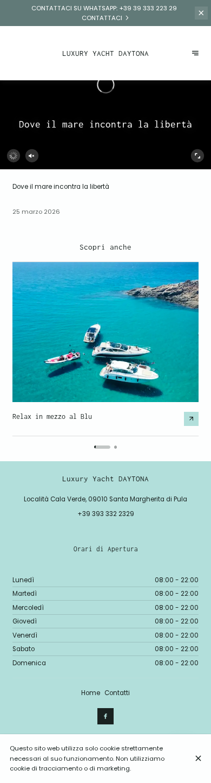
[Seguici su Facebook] (105, 716)
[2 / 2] (115, 446)
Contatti (117, 693)
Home (90, 693)
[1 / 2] (102, 446)
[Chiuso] (198, 758)
